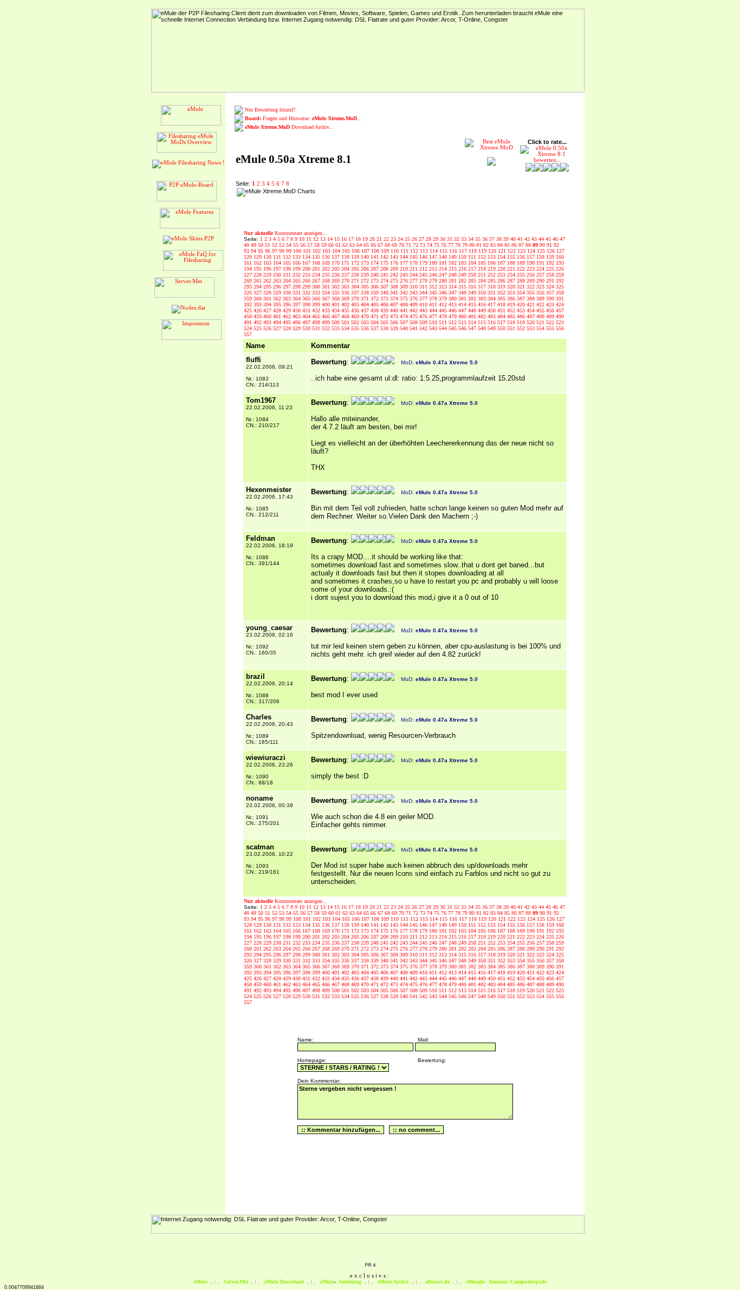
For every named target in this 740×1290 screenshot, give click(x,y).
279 (434, 281)
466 (327, 316)
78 (458, 245)
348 (463, 293)
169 (327, 263)
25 (408, 239)
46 (556, 239)
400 (327, 304)
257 (541, 275)
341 (395, 293)
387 (522, 299)
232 (297, 275)
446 (453, 310)
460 (268, 316)
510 (434, 322)
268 (327, 281)
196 (268, 269)
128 (249, 257)
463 (297, 316)
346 (444, 293)
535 (356, 328)
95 (261, 251)
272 (366, 281)
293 (249, 287)
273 (375, 281)
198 (288, 269)
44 (542, 239)
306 (375, 287)
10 (302, 239)
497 (307, 322)
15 (337, 239)
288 (522, 281)
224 (541, 269)
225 (551, 269)
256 (531, 275)
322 (531, 287)
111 (405, 251)
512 (453, 322)
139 (356, 257)
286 (502, 281)
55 (296, 245)
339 (375, 293)
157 (531, 257)
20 (373, 239)
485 (512, 316)
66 (374, 245)
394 (268, 304)
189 (522, 263)
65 (367, 245)
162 (258, 263)
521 (541, 322)
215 (453, 269)
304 (356, 287)
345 (434, 293)
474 (405, 316)
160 (560, 257)
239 (366, 275)
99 (289, 251)
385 (502, 299)
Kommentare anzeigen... (285, 233)
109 (386, 251)
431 (307, 310)
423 (551, 304)
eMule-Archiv (393, 1282)
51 (268, 245)
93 (247, 251)
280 (444, 281)
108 (376, 251)
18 (358, 239)
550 (502, 328)
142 (385, 257)
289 (531, 281)
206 (366, 269)
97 (275, 251)
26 (415, 239)
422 (541, 304)
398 (307, 304)
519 (522, 322)
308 (395, 287)
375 (405, 299)
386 (512, 299)
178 (414, 263)
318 (492, 287)
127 (560, 251)
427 (268, 310)
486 (522, 316)
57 (310, 245)
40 (513, 239)
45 (549, 239)
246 (434, 275)
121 (503, 251)
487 (531, 316)
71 (409, 245)
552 (522, 328)
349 (473, 293)
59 (324, 245)
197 (278, 269)
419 (512, 304)
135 (317, 257)
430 (297, 310)
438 (375, 310)
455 (541, 310)
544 (444, 328)
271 (356, 281)
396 (288, 304)
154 (502, 257)
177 (405, 263)
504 (375, 322)
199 (297, 269)
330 (288, 293)
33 (464, 239)
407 (395, 304)
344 (424, 293)
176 (395, 263)
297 (288, 287)
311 (424, 287)
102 (317, 251)
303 (346, 287)
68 (388, 245)
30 (443, 239)
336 (346, 293)
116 (454, 251)
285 (492, 281)
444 (434, 310)
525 (258, 328)
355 (531, 293)
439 (385, 310)
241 (385, 275)
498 (317, 322)
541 (414, 328)
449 (483, 310)
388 (531, 299)
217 (473, 269)
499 (327, 322)
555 (551, 328)
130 (268, 257)
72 (416, 245)
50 (261, 245)
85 (507, 245)
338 (366, 293)
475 (414, 316)
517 (502, 322)
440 (395, 310)
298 (297, 287)
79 (465, 245)
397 (297, 304)
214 (444, 269)
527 (278, 328)
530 (307, 328)
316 (473, 287)
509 (424, 322)
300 (317, 287)
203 (336, 269)
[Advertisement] (388, 204)
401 (336, 304)
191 (541, 263)
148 (444, 257)
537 (375, 328)
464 (307, 316)
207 (375, 269)
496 (297, 322)
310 (414, 287)
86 (514, 245)
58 (317, 245)
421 (531, 304)
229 (268, 275)
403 (356, 304)
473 (395, 316)
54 (289, 245)
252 (492, 275)
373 (385, 299)
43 (534, 239)
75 (437, 245)
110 (395, 251)
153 (492, 257)
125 (542, 251)
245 (424, 275)
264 (288, 281)
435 (346, 310)
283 (473, 281)
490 (560, 316)
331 (297, 293)
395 (278, 304)
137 (336, 257)
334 (327, 293)
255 (522, 275)
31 (450, 239)
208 (385, 269)
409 (414, 304)
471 (375, 316)
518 (512, 322)
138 (346, 257)
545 (453, 328)
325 (560, 287)
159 (551, 257)
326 (249, 293)
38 (499, 239)
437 (366, 310)
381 (463, 299)
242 (395, 275)
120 (493, 251)
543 (434, 328)
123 (522, 251)
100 (298, 251)
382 (473, 299)
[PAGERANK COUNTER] (370, 1265)
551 (512, 328)
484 (502, 316)
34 (471, 239)
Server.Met (236, 1282)
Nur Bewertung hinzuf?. (271, 110)
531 (317, 328)
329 (278, 293)
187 (502, 263)
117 (464, 251)
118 (473, 251)
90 (543, 245)
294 (258, 287)
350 (483, 293)
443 (424, 310)
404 (366, 304)
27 (422, 239)
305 (366, 287)
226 (560, 269)
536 (366, 328)
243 (405, 275)
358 (560, 293)
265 (297, 281)
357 (551, 293)
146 (424, 257)
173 (366, 263)
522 (551, 322)
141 (375, 257)
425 (249, 310)
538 (385, 328)
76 (444, 245)
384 (492, 299)
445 (444, 310)
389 (541, 299)
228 (258, 275)
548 (483, 328)
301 (327, 287)
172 (356, 263)
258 (551, 275)
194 (249, 269)
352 (502, 293)
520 (531, 322)
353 (512, 293)
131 (278, 257)
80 (472, 245)
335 (336, 293)
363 (288, 299)
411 (434, 304)
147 (434, 257)
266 (307, 281)
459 (258, 316)
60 (331, 245)
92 (556, 245)
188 (512, 263)
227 (249, 275)
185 (483, 263)
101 (308, 251)
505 (385, 322)
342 (405, 293)
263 (278, 281)
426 (258, 310)
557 (248, 334)
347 (453, 293)
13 (323, 239)
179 (424, 263)
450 (492, 310)
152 (483, 257)
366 (317, 299)
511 (444, 322)
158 (541, 257)
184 (473, 263)
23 (394, 239)
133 (297, 257)
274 (385, 281)
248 (453, 275)
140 (366, 257)
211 (414, 269)
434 (336, 310)
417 (492, 304)
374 (395, 299)
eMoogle (475, 1282)
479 (453, 316)
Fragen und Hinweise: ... (303, 118)
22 (387, 239)
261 (258, 281)
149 (453, 257)
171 (346, 263)
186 (492, 263)
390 (551, 299)
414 (463, 304)
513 (463, 322)
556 (560, 328)
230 (278, 275)
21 (380, 239)
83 (493, 245)
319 (502, 287)
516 (492, 322)
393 (258, 304)
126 (551, 251)
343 (414, 293)
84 (500, 245)
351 (492, 293)
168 (317, 263)
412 (444, 304)
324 (551, 287)
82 (486, 245)
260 (249, 281)
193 (560, 263)
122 (512, 251)
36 (485, 239)
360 (258, 299)
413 (453, 304)
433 (327, 310)
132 (288, 257)
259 (560, 275)
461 (278, 316)
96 (268, 251)
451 (502, 310)
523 (560, 322)
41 (520, 239)
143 (395, 257)
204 (346, 269)
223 (531, 269)
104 (337, 251)
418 (502, 304)
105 (347, 251)
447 (463, 310)
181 (444, 263)
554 (541, 328)
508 (414, 322)
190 (531, 263)
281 (453, 281)
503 (366, 322)
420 (522, 304)
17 (351, 239)
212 (424, 269)
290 (541, 281)
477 (434, 316)
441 (405, 310)
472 (385, 316)
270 (346, 281)
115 (444, 251)
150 (463, 257)
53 (282, 245)
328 (268, 293)
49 (254, 245)
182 (453, 263)
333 (317, 293)
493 (268, 322)
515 (483, 322)
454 (531, 310)
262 (268, 281)
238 (356, 275)
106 (356, 251)
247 (444, 275)
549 (492, 328)
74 (430, 245)
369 (346, 299)
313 (444, 287)
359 (249, 299)
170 (336, 263)
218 (483, 269)
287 (512, 281)
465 (317, 316)
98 (282, 251)
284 (483, 281)
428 (278, 310)
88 (529, 245)
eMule (200, 1282)
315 (463, 287)
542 (424, 328)
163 (268, 263)
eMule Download (284, 1282)
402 (346, 304)
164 (278, 263)
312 (434, 287)
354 (522, 293)
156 (522, 257)
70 (402, 245)
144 (405, 257)
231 (288, 275)
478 (444, 316)
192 (551, 263)
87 (521, 245)
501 (346, 322)
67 (381, 245)
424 (560, 304)
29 (436, 239)
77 (451, 245)
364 (297, 299)
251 (483, 275)
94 (254, 251)
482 (483, 316)
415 (473, 304)
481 (473, 316)
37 (492, 239)
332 (307, 293)
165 (288, 263)
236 (336, 275)
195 (258, 269)
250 (473, 275)
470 (366, 316)
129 (258, 257)
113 (425, 251)
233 (307, 275)
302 (336, 287)
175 (385, 263)
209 (395, 269)
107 (366, 251)
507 (405, 322)
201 (317, 269)
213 (434, 269)
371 (366, 299)
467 (336, 316)
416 (483, 304)
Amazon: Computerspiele (517, 1282)
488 (541, 316)
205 (356, 269)
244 (414, 275)
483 (492, 316)
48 (247, 245)
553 (531, 328)
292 (560, 281)
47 (562, 239)
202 (327, 269)
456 (551, 310)
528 (288, 328)
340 (385, 293)
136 (327, 257)
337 (356, 293)
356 (541, 293)
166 (297, 263)
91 (550, 245)
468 (346, 316)
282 (463, 281)
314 (453, 287)
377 (424, 299)
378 (434, 299)
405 (375, 304)
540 (405, 328)
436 (356, 310)
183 (463, 263)
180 (434, 263)
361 (268, 299)
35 (478, 239)
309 (405, 287)
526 (268, 328)
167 (307, 263)
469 (356, 316)
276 (405, 281)
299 (307, 287)
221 (512, 269)
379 (444, 299)
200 (307, 269)
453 (522, 310)
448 (473, 310)
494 (278, 322)
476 (424, 316)
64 (359, 245)
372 (375, 299)
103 (327, 251)
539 (395, 328)
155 (512, 257)
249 (463, 275)
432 (317, 310)
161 (249, 263)
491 (249, 322)
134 (307, 257)
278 (424, 281)
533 (336, 328)
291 (551, 281)
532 (327, 328)
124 (532, 251)
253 (502, 275)
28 (429, 239)
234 (317, 275)
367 (327, 299)
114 (434, 251)
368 (336, 299)
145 (414, 257)
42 (527, 239)
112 (415, 251)
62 (345, 245)
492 (258, 322)
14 (330, 239)
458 (249, 316)
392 (249, 304)
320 (512, 287)
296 (278, 287)
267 (317, 281)
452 (512, 310)
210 (405, 269)
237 (346, 275)
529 (297, 328)
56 (303, 245)
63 (352, 245)
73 (423, 245)
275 (395, 281)
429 (288, 310)
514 (473, 322)
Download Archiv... (289, 127)
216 (463, 269)
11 (309, 239)
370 (356, 299)
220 (502, 269)
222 (522, 269)
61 (338, 245)
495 (288, 322)
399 (317, 304)
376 (414, 299)
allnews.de (437, 1282)
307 (385, 287)
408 (405, 304)
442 (414, 310)
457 (560, 310)
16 (344, 239)
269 (336, 281)
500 (336, 322)
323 (541, 287)
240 (375, 275)
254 (512, 275)
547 (473, 328)
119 (483, 251)
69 (395, 245)
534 (346, 328)
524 (249, 328)
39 (506, 239)
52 (275, 245)
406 (385, 304)
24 (401, 239)
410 (424, 304)
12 (316, 239)
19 (365, 239)
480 (463, 316)
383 (483, 299)
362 (278, 299)
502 (356, 322)
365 (307, 299)
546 (463, 328)
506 (395, 322)
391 (560, 299)
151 (473, 257)
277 (414, 281)
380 (453, 299)
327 (258, 293)
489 (551, 316)
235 (327, 275)
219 (492, 269)
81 (479, 245)
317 (483, 287)
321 (522, 287)
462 (288, 316)
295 (268, 287)
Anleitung (349, 1282)
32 (457, 239)
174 (375, 263)
